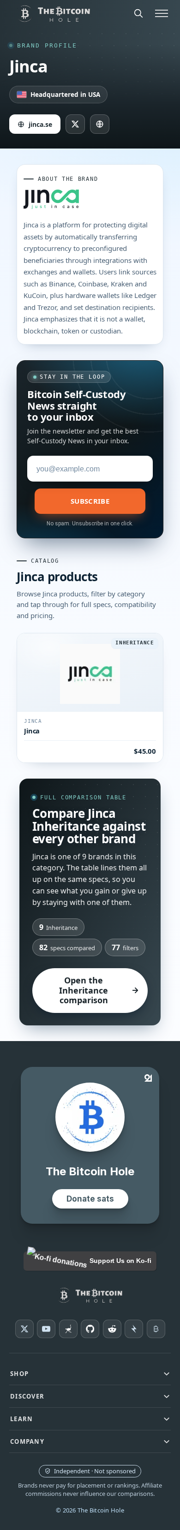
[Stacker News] (134, 1329)
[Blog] (99, 124)
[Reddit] (112, 1329)
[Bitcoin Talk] (156, 1329)
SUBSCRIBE (90, 501)
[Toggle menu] (161, 13)
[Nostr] (68, 1329)
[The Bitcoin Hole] (90, 1295)
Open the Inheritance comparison (83, 990)
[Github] (90, 1329)
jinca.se (40, 124)
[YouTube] (46, 1329)
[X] (24, 1329)
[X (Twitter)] (75, 124)
